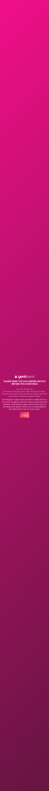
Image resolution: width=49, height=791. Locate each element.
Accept (24, 415)
